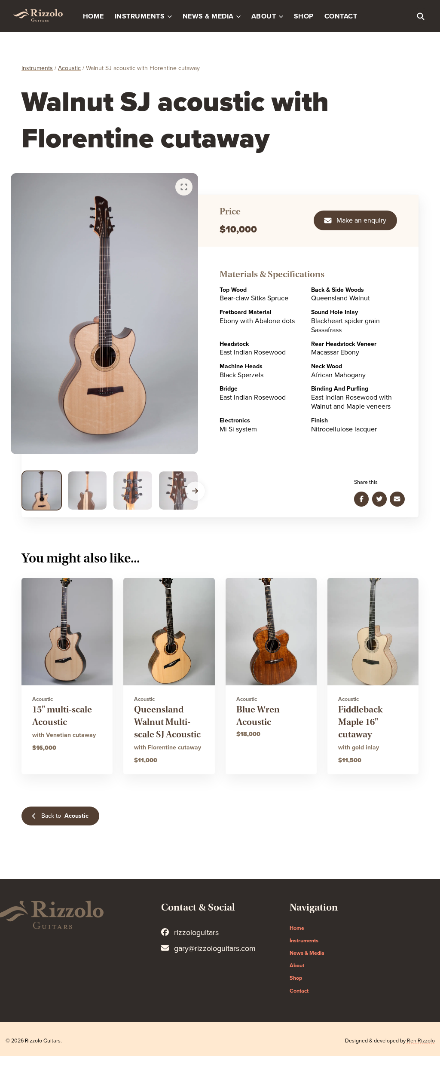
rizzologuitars (196, 932)
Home (93, 16)
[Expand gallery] (183, 187)
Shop (304, 16)
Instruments (140, 16)
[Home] (37, 16)
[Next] (195, 491)
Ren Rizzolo (421, 1041)
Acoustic (69, 68)
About (263, 16)
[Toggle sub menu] (171, 16)
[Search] (420, 16)
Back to (65, 815)
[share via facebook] (361, 499)
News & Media (208, 16)
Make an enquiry (361, 220)
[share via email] (397, 499)
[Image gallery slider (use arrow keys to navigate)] (104, 313)
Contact (341, 16)
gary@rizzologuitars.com (215, 948)
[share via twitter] (379, 499)
